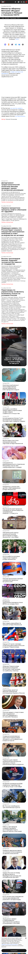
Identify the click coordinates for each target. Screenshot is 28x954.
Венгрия (7, 18)
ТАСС (17, 39)
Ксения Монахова (11, 119)
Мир (3, 18)
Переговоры (13, 18)
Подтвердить (14, 950)
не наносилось (20, 116)
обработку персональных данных (9, 944)
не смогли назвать (16, 108)
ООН (18, 18)
